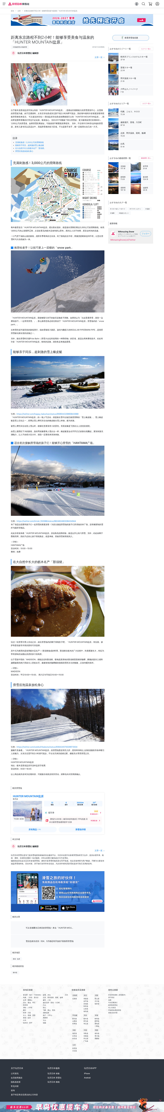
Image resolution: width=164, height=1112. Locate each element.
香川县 (97, 1036)
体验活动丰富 (112, 1013)
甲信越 (75, 1015)
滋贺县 (74, 1033)
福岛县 (86, 1011)
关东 (85, 1015)
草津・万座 (27, 1013)
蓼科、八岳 (47, 1000)
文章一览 (98, 57)
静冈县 (97, 1021)
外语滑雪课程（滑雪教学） (117, 995)
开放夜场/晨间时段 (114, 1010)
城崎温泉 (46, 1013)
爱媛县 (97, 1038)
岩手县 (86, 1001)
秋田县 (86, 1006)
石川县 (97, 1001)
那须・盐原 (16, 959)
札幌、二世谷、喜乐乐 (30, 997)
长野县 (74, 1024)
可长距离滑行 (112, 1003)
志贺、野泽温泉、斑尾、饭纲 (53, 997)
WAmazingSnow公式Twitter (123, 240)
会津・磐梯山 (27, 1000)
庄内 (66, 995)
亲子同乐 (111, 997)
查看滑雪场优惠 (131, 38)
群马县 (86, 1021)
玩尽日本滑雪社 (54, 1077)
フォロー (145, 233)
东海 (96, 1015)
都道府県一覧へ (146, 158)
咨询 (13, 1090)
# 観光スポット (124, 213)
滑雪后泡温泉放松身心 (24, 151)
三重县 (97, 1026)
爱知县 (97, 1024)
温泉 (109, 1000)
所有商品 (35, 829)
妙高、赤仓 (47, 995)
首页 (12, 11)
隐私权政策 (15, 1081)
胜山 (44, 1008)
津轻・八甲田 (27, 1008)
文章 (19, 11)
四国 (96, 1030)
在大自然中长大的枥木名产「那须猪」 (30, 148)
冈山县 (86, 1038)
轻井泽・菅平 (27, 1023)
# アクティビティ (135, 209)
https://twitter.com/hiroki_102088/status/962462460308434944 (46, 521)
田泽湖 (25, 1005)
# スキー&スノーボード (117, 209)
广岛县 (86, 1041)
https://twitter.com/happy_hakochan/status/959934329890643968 (47, 414)
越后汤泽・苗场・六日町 (51, 1003)
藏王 (24, 1010)
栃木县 (15, 972)
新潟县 (74, 1019)
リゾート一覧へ (146, 49)
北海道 (75, 995)
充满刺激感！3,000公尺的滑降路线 (29, 142)
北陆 (96, 995)
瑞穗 (44, 1023)
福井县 (97, 1004)
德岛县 (97, 1033)
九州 (74, 1045)
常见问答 (15, 1086)
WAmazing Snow (126, 231)
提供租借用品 (112, 1005)
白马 (24, 1020)
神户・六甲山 (47, 1015)
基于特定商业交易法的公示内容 (24, 1094)
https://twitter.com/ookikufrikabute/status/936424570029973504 (47, 747)
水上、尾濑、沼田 (29, 1015)
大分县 (74, 1051)
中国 (85, 1030)
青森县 (86, 999)
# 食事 (112, 213)
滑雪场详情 (80, 829)
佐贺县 (74, 1048)
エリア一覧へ (146, 103)
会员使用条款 (16, 1077)
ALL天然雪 (112, 1008)
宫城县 (86, 1004)
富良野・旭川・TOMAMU (32, 995)
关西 (74, 1030)
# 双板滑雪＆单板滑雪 (20, 47)
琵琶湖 (45, 1018)
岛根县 (86, 1036)
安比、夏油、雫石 (29, 1003)
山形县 (86, 1009)
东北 (85, 995)
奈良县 (74, 1038)
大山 (44, 1020)
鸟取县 (86, 1033)
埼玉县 (86, 1024)
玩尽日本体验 (54, 1073)
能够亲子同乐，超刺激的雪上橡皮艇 (29, 145)
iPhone (87, 1073)
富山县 (97, 999)
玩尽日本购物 (54, 1081)
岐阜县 (97, 1019)
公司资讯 (15, 1073)
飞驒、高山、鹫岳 (49, 1010)
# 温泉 (148, 209)
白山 (44, 1005)
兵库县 (74, 1036)
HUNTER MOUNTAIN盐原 (28, 796)
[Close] (160, 1100)
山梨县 (74, 1021)
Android (87, 1077)
